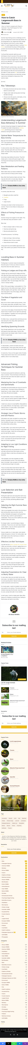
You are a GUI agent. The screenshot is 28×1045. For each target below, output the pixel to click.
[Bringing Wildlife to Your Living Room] (7, 649)
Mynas (11, 694)
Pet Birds (4, 893)
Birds (3, 861)
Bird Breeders (5, 881)
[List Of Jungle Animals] (5, 745)
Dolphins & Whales (6, 875)
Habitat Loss (14, 823)
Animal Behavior (5, 886)
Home (3, 11)
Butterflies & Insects (6, 900)
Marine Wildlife (5, 891)
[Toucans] (5, 690)
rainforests (4, 828)
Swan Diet (12, 777)
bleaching (24, 818)
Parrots (13, 825)
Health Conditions (6, 930)
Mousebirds (21, 823)
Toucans (12, 688)
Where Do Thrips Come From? (17, 700)
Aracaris (10, 818)
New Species (5, 904)
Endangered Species (6, 823)
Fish (7, 11)
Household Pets (5, 911)
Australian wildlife (6, 909)
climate (3, 820)
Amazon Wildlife (5, 879)
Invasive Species (6, 914)
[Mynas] (5, 696)
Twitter (3, 1022)
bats (19, 818)
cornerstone (23, 820)
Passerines (19, 825)
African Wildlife (5, 870)
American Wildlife (6, 865)
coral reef (17, 820)
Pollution (4, 925)
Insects (3, 872)
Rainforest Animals (6, 877)
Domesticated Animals (7, 895)
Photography (5, 937)
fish (16, 72)
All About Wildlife (6, 32)
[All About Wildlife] (9, 5)
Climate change (10, 820)
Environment (5, 923)
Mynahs (8, 825)
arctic (15, 818)
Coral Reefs (4, 927)
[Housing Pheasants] (5, 789)
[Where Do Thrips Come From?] (5, 702)
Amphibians (4, 902)
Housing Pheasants (15, 785)
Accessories (4, 818)
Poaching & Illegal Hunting (8, 898)
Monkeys (4, 868)
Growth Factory (20, 1031)
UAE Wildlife (4, 934)
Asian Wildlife (5, 888)
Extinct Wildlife (5, 884)
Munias (3, 825)
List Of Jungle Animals (8, 682)
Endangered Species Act (8, 932)
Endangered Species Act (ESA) (9, 978)
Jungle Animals (5, 918)
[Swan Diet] (5, 780)
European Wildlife (6, 920)
